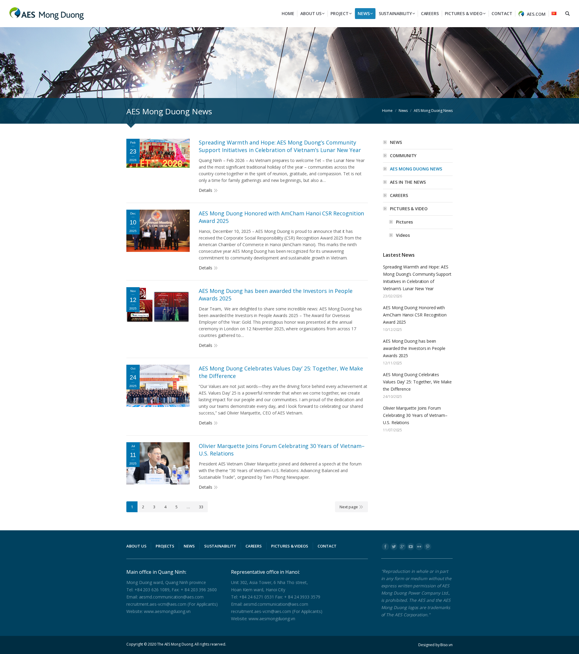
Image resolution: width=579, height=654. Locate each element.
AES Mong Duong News (416, 169)
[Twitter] (393, 546)
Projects (165, 546)
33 (201, 507)
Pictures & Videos (289, 546)
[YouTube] (410, 546)
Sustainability (220, 546)
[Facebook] (385, 546)
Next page (349, 507)
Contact (327, 546)
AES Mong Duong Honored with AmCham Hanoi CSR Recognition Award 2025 (281, 217)
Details (205, 190)
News (403, 110)
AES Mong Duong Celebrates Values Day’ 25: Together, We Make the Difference (281, 372)
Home (387, 110)
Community (403, 155)
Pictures (404, 222)
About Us (136, 546)
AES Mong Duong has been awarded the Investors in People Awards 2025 (275, 294)
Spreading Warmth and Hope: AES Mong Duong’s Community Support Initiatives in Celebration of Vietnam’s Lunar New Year (280, 146)
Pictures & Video (409, 208)
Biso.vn (446, 644)
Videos (403, 235)
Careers (399, 195)
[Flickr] (419, 546)
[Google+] (402, 546)
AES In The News (408, 182)
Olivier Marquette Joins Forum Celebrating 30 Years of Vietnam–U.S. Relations (282, 449)
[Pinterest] (427, 546)
